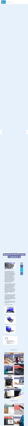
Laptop (16, 349)
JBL (6, 295)
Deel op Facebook (22, 266)
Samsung (6, 271)
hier (6, 304)
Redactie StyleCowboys (9, 340)
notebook (6, 273)
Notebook (11, 294)
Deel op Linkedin (22, 273)
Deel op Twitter (22, 270)
